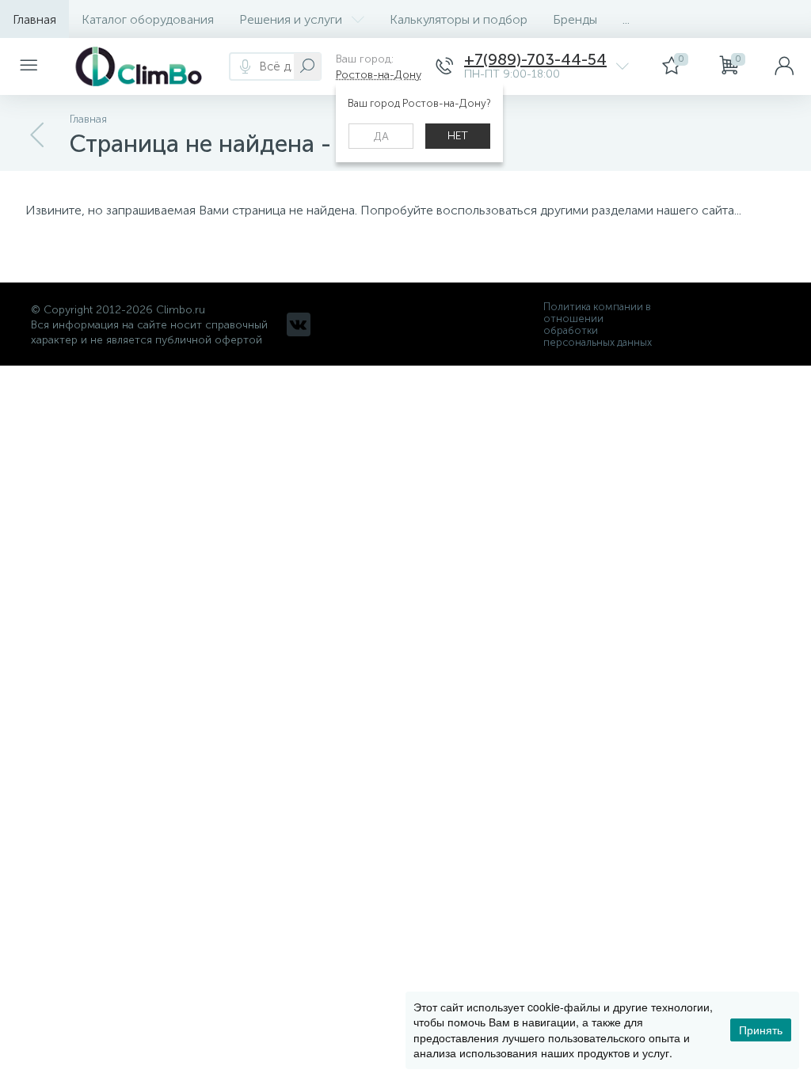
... (626, 19)
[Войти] (784, 66)
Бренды (575, 19)
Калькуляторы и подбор (458, 19)
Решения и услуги (290, 19)
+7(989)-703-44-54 (535, 59)
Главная (34, 19)
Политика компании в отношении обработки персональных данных (597, 324)
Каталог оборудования (148, 19)
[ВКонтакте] (298, 324)
